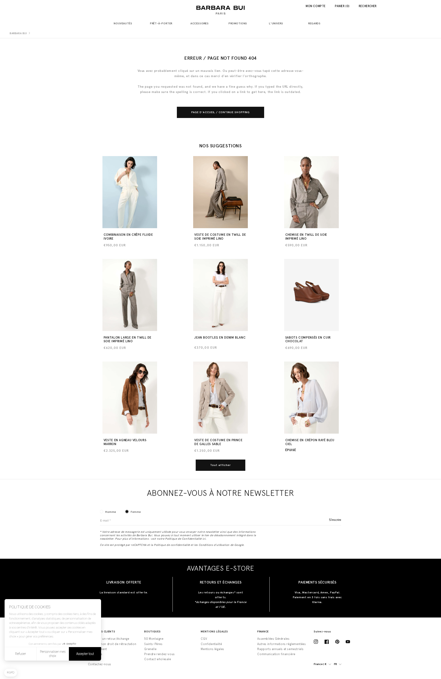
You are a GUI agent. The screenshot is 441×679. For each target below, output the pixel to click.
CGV (204, 638)
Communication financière (276, 654)
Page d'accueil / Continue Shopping (220, 112)
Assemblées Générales (273, 638)
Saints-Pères (153, 644)
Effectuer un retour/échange (108, 638)
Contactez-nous (99, 664)
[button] (125, 24)
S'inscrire (335, 520)
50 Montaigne (153, 638)
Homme (110, 511)
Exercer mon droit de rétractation (112, 644)
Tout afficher (220, 465)
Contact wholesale (157, 659)
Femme (136, 511)
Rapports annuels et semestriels (280, 649)
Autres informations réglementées (281, 644)
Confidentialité (211, 644)
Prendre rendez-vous (159, 654)
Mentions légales (212, 649)
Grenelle (150, 649)
